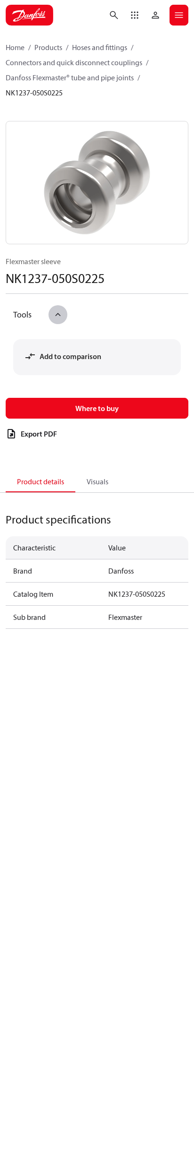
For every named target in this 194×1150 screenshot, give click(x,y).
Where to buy (97, 408)
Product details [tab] (40, 481)
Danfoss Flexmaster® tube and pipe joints (70, 77)
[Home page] (29, 15)
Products (48, 47)
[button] (134, 15)
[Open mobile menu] (179, 15)
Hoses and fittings (99, 47)
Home (15, 47)
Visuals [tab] (97, 481)
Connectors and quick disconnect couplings (74, 62)
